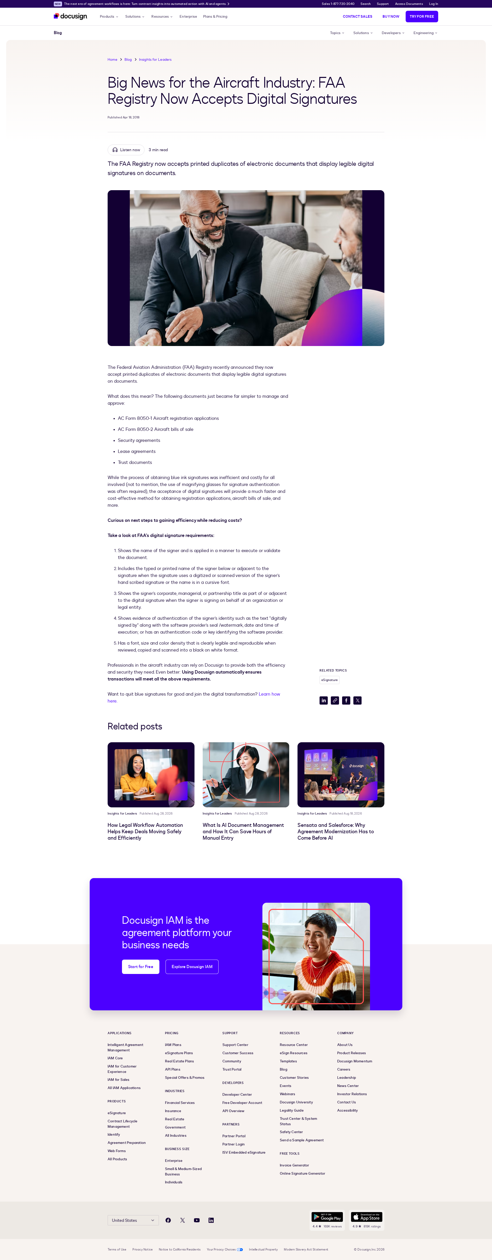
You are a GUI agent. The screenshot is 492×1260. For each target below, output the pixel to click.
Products (107, 16)
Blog (128, 59)
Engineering (424, 33)
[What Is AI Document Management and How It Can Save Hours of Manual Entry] (246, 774)
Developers (391, 33)
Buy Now (391, 16)
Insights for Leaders (155, 59)
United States (124, 1220)
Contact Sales (358, 16)
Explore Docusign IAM (192, 967)
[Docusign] (71, 16)
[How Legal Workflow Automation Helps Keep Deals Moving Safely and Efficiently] (151, 774)
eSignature (329, 680)
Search (366, 4)
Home (112, 59)
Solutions (133, 16)
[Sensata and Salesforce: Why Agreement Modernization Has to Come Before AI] (341, 774)
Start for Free (140, 967)
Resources (160, 16)
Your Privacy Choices (221, 1249)
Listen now (130, 150)
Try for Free (422, 16)
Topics (335, 33)
